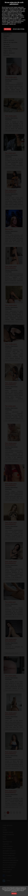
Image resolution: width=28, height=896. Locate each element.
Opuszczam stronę (18, 29)
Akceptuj (14, 893)
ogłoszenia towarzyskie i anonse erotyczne (13, 8)
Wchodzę (7, 29)
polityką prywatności (7, 17)
